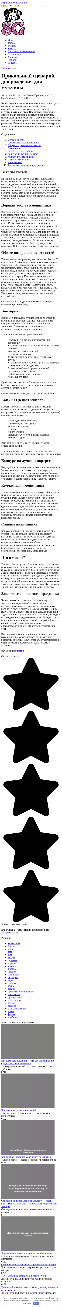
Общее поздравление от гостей (24, 145)
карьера (12, 963)
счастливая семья (17, 1008)
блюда (11, 946)
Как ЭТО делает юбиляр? (21, 151)
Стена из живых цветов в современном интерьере (28, 1264)
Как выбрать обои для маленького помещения (26, 1157)
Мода (11, 40)
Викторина (14, 148)
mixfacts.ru (18, 650)
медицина (13, 977)
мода (10, 980)
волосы (12, 949)
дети (10, 951)
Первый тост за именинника (23, 142)
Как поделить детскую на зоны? (18, 1110)
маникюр (13, 974)
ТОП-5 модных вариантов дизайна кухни (24, 1276)
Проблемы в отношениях (21, 51)
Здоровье (12, 57)
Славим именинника (19, 159)
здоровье (12, 960)
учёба (11, 1011)
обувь (11, 986)
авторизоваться (9, 932)
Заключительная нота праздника (25, 165)
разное (11, 1003)
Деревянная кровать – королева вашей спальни (26, 1253)
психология (14, 994)
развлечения (14, 1000)
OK (35, 1303)
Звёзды (11, 42)
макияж (12, 971)
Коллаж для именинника (21, 156)
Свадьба (12, 62)
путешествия (15, 997)
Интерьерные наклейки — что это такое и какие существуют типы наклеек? (27, 1062)
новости (12, 983)
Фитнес (12, 45)
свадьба (12, 1005)
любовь (12, 969)
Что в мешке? (15, 162)
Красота (12, 48)
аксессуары (14, 943)
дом (10, 954)
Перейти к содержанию (14, 2)
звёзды (11, 957)
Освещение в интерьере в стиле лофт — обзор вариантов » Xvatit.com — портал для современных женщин (29, 1203)
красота (12, 966)
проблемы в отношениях (21, 991)
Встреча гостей (16, 139)
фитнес (11, 1014)
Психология (14, 54)
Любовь (12, 60)
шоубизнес (13, 1017)
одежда (11, 988)
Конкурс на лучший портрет (23, 154)
